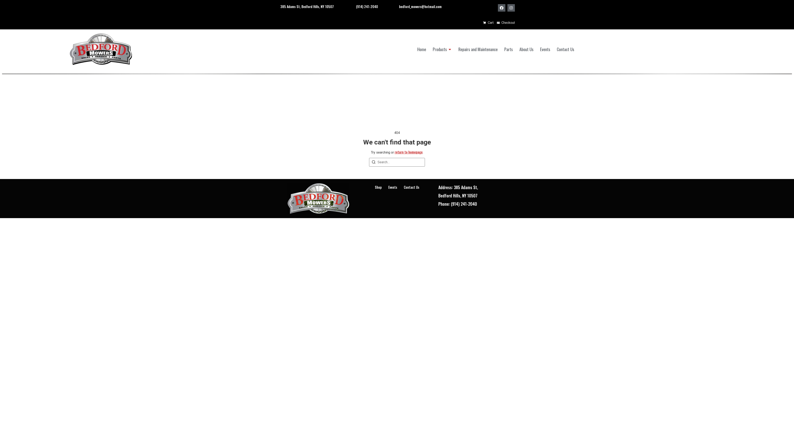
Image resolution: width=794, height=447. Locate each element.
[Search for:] (397, 162)
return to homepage (409, 152)
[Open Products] (450, 49)
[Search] (373, 162)
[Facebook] (501, 8)
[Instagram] (511, 8)
